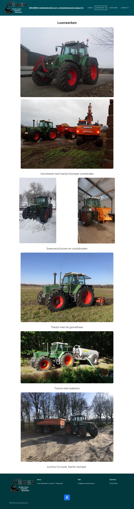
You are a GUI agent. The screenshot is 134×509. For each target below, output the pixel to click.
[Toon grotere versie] (67, 62)
